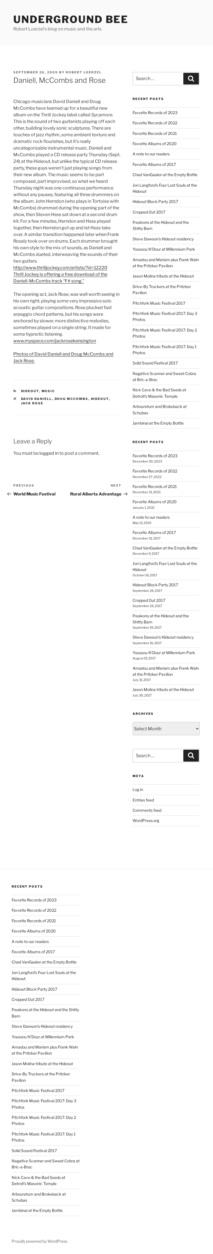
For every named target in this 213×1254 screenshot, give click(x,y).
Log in (138, 789)
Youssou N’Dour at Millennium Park (164, 249)
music (48, 391)
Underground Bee (70, 19)
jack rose (32, 403)
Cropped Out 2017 (149, 212)
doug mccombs (71, 399)
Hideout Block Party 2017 (155, 201)
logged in (49, 453)
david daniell (36, 399)
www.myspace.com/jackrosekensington (54, 340)
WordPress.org (146, 820)
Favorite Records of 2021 (155, 133)
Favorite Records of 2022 (155, 122)
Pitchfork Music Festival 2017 (159, 303)
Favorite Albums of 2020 (155, 143)
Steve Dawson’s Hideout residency (163, 239)
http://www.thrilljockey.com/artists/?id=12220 (60, 267)
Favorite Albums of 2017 (154, 164)
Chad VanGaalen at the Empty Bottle (165, 174)
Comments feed (147, 810)
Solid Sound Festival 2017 (155, 363)
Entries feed (143, 800)
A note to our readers (151, 153)
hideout (30, 391)
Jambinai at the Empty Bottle (158, 423)
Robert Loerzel (84, 72)
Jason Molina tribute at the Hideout (163, 276)
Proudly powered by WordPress (39, 1241)
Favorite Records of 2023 (155, 112)
